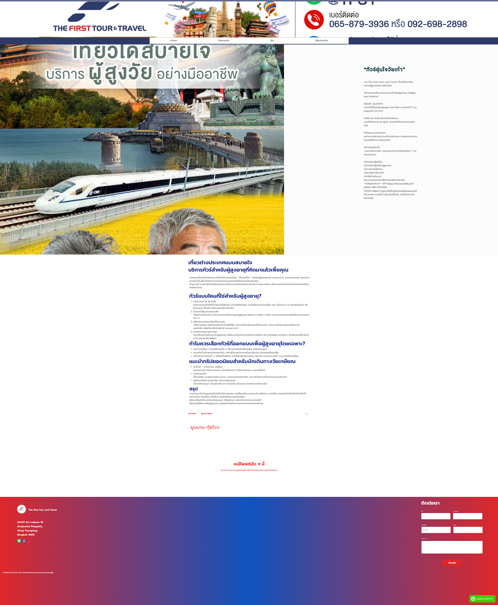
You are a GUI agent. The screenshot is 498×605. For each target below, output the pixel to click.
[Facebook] (24, 541)
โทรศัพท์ (423, 525)
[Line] (19, 541)
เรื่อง (454, 525)
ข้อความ (424, 538)
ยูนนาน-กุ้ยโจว (206, 413)
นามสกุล (455, 511)
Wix (51, 572)
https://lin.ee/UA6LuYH (400, 183)
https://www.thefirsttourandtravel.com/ (394, 191)
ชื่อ (422, 511)
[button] (224, 40)
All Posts (192, 413)
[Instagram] (29, 541)
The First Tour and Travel (42, 510)
